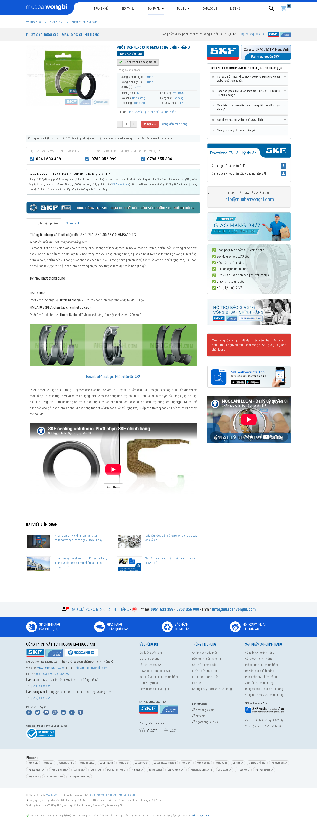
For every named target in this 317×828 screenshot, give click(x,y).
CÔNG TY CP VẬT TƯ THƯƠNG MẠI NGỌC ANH (112, 795)
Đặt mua (151, 124)
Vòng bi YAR (186, 762)
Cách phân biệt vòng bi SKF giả (264, 720)
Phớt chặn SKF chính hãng (261, 676)
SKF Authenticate (120, 184)
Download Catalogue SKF (155, 670)
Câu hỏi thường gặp (204, 664)
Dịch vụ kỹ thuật (149, 683)
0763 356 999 (103, 159)
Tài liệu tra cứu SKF (151, 664)
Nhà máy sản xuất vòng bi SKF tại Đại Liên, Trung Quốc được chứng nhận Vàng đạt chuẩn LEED (81, 563)
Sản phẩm (154, 8)
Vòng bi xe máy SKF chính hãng (264, 695)
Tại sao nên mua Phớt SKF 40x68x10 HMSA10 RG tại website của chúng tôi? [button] (246, 78)
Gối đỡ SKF (238, 762)
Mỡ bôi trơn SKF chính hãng (262, 664)
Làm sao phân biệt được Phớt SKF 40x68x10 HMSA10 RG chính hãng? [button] (246, 93)
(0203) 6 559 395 (40, 698)
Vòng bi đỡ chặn (141, 762)
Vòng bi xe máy (203, 762)
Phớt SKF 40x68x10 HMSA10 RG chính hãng (62, 35)
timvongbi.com (205, 710)
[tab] (249, 79)
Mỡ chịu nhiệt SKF (279, 762)
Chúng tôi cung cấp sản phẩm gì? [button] (234, 130)
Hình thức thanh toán (205, 676)
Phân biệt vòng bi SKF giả (201, 769)
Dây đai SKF (79, 769)
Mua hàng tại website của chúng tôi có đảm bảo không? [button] (246, 107)
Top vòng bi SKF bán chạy (79, 776)
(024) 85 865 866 (40, 686)
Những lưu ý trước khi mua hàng (212, 689)
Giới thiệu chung (149, 658)
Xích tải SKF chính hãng (259, 683)
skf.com (200, 716)
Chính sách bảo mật (204, 652)
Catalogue (209, 8)
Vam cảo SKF (137, 769)
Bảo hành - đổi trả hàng (206, 658)
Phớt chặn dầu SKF (59, 769)
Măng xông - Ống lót (257, 762)
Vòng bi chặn (124, 762)
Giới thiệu (128, 8)
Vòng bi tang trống (66, 762)
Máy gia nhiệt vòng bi (116, 769)
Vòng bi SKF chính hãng (259, 652)
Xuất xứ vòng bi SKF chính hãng (264, 726)
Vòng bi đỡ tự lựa (87, 762)
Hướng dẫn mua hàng (174, 124)
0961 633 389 (48, 159)
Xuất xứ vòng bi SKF (176, 769)
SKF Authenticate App (53, 776)
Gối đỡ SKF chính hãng (258, 658)
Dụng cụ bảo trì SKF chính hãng (264, 689)
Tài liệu (182, 8)
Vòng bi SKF (33, 776)
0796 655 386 (159, 159)
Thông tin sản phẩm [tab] (44, 223)
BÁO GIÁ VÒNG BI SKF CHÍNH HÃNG (100, 609)
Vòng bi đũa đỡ (106, 762)
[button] (271, 8)
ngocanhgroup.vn (206, 722)
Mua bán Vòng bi (54, 795)
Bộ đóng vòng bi (155, 769)
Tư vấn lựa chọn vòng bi (154, 689)
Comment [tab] (72, 223)
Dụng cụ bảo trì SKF (36, 769)
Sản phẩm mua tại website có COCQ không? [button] (239, 119)
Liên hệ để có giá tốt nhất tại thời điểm (152, 112)
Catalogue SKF (224, 769)
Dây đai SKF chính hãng (259, 670)
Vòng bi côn (48, 762)
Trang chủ (101, 8)
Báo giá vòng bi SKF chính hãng (159, 676)
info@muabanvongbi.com (249, 199)
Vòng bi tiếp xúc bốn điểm (165, 762)
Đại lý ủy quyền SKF (150, 652)
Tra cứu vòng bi (243, 769)
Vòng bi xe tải (221, 762)
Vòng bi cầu (33, 762)
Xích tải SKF (96, 769)
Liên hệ (235, 8)
